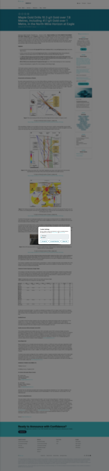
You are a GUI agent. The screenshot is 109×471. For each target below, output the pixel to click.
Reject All (65, 241)
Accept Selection (54, 241)
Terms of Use (62, 232)
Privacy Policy (55, 232)
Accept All (44, 241)
